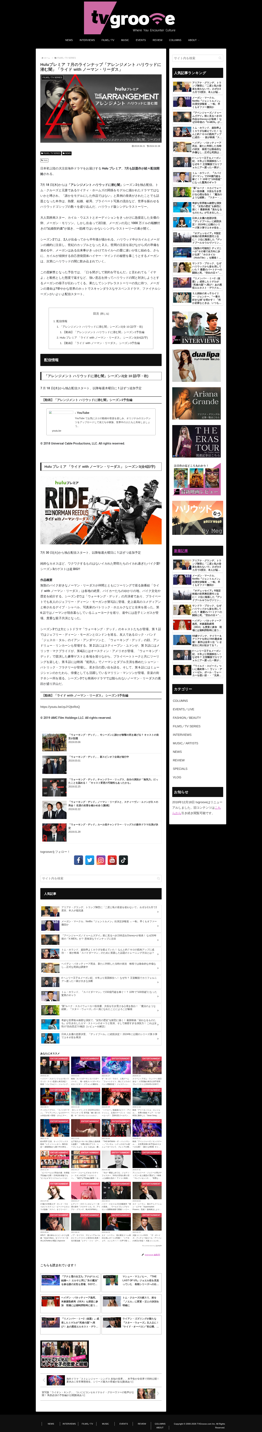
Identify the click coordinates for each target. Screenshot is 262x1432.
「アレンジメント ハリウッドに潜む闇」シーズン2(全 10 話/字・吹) (101, 326)
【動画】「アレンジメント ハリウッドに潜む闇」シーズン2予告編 (103, 332)
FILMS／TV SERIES (52, 153)
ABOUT (160, 1427)
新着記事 (181, 551)
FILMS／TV (87, 1424)
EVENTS (123, 1424)
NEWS (68, 153)
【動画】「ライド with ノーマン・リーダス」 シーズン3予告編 (101, 343)
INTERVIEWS (69, 1424)
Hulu (45, 160)
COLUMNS (160, 1424)
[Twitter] (90, 860)
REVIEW (142, 1424)
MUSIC (105, 1424)
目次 (96, 313)
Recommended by (148, 1245)
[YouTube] (112, 860)
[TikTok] (123, 860)
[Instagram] (101, 860)
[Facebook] (78, 860)
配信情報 (61, 321)
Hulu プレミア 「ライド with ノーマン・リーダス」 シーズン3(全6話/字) (104, 337)
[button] (158, 878)
